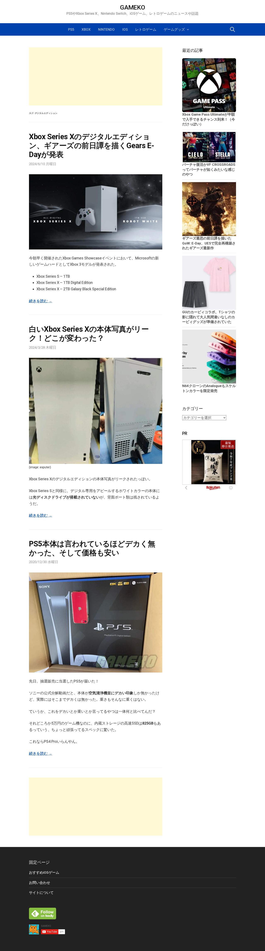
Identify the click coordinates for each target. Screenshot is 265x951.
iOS (125, 29)
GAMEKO (132, 7)
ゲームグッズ (174, 29)
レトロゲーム (145, 29)
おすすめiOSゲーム (44, 872)
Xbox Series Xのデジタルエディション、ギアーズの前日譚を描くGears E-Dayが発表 (91, 145)
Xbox (86, 29)
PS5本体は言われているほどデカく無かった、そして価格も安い (92, 548)
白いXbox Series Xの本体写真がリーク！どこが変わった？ (89, 333)
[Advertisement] (95, 76)
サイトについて (41, 893)
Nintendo (106, 29)
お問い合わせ (39, 883)
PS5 (71, 29)
